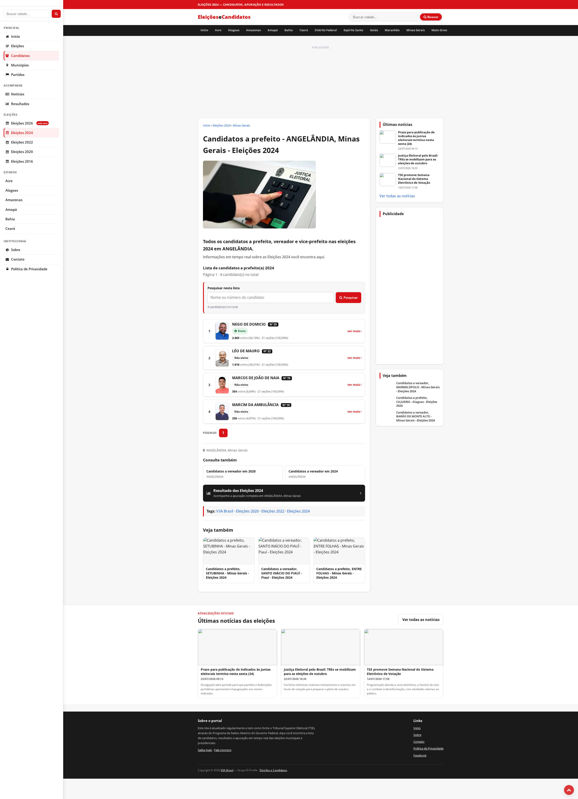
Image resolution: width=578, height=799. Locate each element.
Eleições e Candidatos (273, 770)
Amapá (273, 30)
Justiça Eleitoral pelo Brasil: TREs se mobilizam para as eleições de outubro (418, 159)
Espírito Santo (353, 30)
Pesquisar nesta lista (223, 288)
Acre (218, 30)
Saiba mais (205, 750)
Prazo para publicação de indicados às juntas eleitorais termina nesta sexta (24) (416, 138)
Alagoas (233, 30)
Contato (17, 259)
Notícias (17, 94)
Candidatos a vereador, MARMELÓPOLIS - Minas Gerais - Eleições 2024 (418, 387)
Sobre (15, 250)
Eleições (17, 46)
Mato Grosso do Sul (445, 30)
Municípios (20, 65)
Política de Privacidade (29, 269)
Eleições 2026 (29, 123)
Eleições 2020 (22, 152)
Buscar (432, 17)
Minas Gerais (415, 30)
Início (204, 30)
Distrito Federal (326, 30)
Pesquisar (351, 297)
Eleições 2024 (22, 133)
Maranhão (392, 30)
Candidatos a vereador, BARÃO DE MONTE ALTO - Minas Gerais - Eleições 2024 (415, 416)
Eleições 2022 (22, 142)
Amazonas (253, 30)
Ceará (304, 30)
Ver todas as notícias (397, 195)
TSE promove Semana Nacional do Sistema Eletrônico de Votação (414, 179)
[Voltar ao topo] (569, 790)
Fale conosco (222, 750)
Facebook (420, 755)
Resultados (20, 104)
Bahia (288, 30)
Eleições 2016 (22, 161)
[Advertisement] (320, 82)
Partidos (17, 75)
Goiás (374, 30)
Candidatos (20, 56)
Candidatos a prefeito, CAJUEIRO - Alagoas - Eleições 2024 (416, 402)
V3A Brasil (224, 511)
